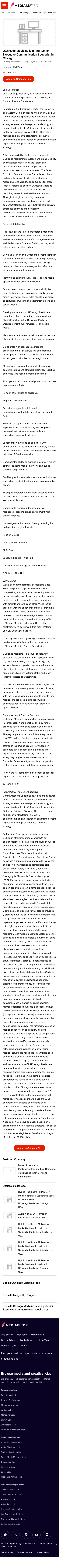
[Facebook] (5, 1535)
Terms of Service (24, 1552)
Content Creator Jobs (10, 1489)
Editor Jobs (6, 1472)
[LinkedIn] (26, 1535)
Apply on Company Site (18, 79)
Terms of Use (7, 1552)
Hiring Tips (43, 1340)
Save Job (11, 72)
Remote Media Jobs (10, 1395)
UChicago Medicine (12, 12)
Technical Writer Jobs (11, 1452)
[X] (16, 1535)
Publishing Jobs (8, 1467)
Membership (37, 1334)
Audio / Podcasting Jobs (12, 1447)
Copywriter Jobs (8, 1462)
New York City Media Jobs (13, 1519)
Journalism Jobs (8, 1425)
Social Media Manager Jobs (13, 1457)
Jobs (3, 12)
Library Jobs (6, 1420)
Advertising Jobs (8, 1504)
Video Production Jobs (11, 1442)
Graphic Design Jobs (10, 1400)
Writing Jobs (6, 1410)
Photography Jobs (9, 1405)
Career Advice (8, 1340)
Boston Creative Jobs (10, 1524)
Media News (26, 1340)
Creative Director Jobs (11, 1494)
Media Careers (8, 1345)
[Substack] (47, 1535)
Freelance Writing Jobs (11, 1477)
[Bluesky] (36, 1535)
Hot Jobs (22, 1334)
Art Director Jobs (8, 1499)
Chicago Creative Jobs (11, 1509)
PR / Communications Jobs (13, 1429)
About (24, 1345)
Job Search (7, 1334)
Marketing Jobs (8, 1415)
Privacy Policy (43, 1552)
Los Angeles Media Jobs (12, 1514)
